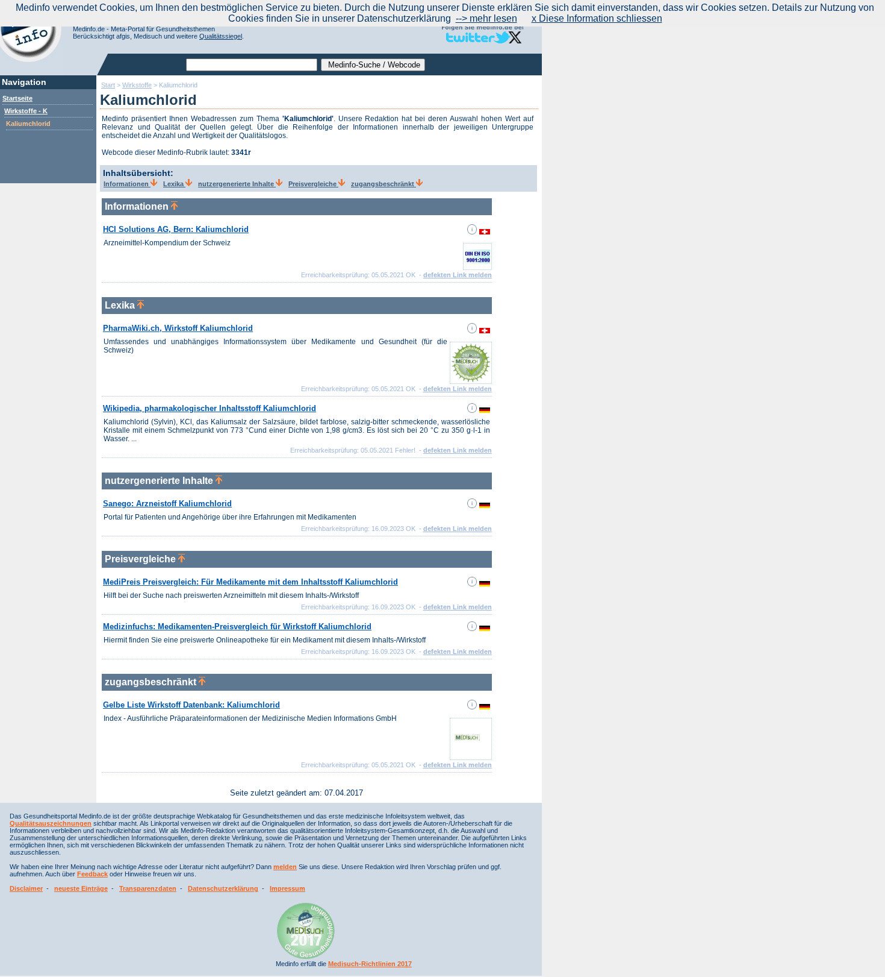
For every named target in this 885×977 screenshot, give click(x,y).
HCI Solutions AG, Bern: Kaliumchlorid (176, 229)
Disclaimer (26, 888)
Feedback (92, 874)
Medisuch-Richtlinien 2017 (370, 963)
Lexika (174, 183)
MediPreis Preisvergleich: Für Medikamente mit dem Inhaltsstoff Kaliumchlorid (250, 581)
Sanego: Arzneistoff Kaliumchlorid (167, 503)
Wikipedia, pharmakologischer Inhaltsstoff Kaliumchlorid (209, 408)
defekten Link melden (457, 274)
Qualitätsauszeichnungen (51, 823)
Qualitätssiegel (220, 36)
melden (285, 866)
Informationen (127, 183)
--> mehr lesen (486, 18)
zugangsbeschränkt (383, 183)
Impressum (287, 888)
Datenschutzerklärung (223, 888)
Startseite (17, 98)
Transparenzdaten (147, 888)
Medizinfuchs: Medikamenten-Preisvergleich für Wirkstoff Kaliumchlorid (237, 626)
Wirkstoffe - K (26, 111)
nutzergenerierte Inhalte (237, 183)
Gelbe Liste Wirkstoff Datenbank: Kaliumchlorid (191, 704)
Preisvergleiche (313, 183)
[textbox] (251, 64)
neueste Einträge (81, 888)
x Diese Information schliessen (597, 18)
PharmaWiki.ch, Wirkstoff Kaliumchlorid (178, 328)
